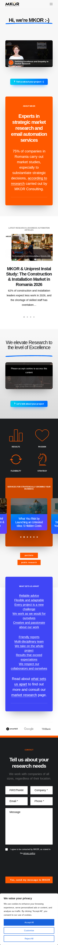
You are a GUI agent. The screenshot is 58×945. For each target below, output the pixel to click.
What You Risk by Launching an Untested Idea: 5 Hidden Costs (29, 522)
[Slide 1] (24, 317)
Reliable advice (29, 595)
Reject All (29, 938)
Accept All (29, 922)
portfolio (29, 555)
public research (29, 562)
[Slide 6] (37, 537)
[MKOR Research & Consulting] (12, 4)
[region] (29, 919)
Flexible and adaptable (29, 600)
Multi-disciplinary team (29, 641)
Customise (29, 930)
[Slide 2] (27, 317)
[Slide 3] (30, 317)
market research (24, 695)
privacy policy (29, 853)
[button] (51, 4)
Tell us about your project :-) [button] (30, 81)
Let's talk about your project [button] (30, 404)
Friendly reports (29, 637)
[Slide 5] (34, 537)
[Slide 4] (34, 317)
